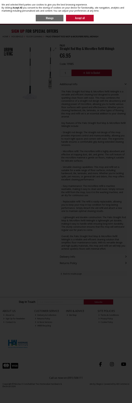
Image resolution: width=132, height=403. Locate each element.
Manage (49, 18)
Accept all (80, 18)
